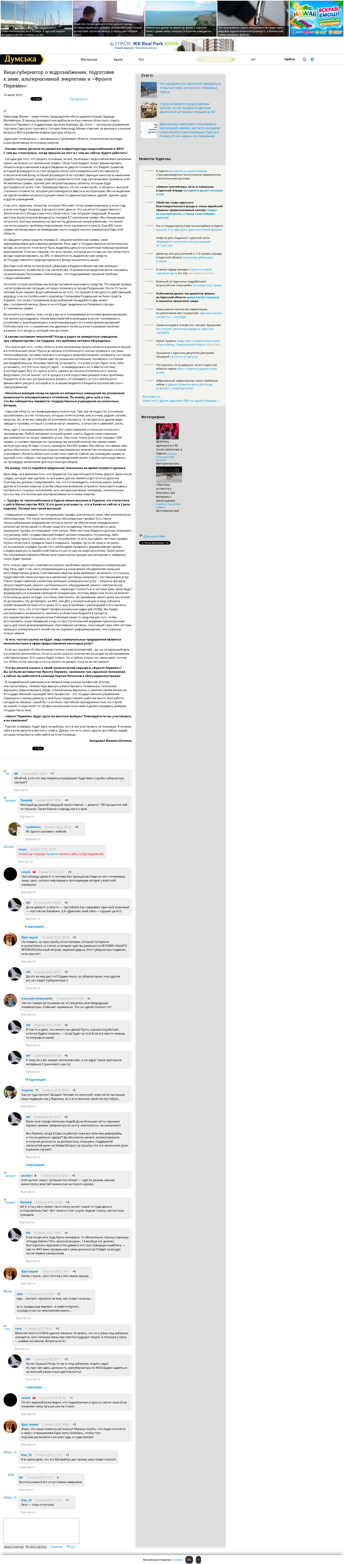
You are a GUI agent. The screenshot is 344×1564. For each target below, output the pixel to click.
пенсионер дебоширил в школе (184, 259)
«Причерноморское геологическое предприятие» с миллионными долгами (188, 176)
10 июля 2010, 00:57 (47, 972)
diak (20, 1294)
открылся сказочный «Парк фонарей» (166, 456)
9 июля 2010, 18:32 (34, 774)
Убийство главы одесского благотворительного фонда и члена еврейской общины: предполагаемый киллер (189, 206)
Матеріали (89, 59)
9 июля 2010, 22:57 (51, 872)
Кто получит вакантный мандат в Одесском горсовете (185, 330)
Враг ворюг (30, 937)
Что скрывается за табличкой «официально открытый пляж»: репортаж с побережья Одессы (190, 88)
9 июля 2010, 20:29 (43, 849)
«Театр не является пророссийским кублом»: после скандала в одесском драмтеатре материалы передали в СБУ (187, 108)
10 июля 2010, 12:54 (48, 1202)
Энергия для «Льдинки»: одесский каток (183, 238)
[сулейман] (15, 835)
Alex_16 (26, 1455)
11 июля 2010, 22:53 (39, 1294)
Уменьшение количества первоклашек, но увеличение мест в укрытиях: (182, 311)
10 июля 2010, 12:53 (54, 1176)
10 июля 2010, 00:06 (47, 903)
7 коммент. (149, 202)
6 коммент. (149, 170)
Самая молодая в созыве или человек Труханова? (188, 325)
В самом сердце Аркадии (172, 269)
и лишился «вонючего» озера (177, 301)
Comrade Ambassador (37, 998)
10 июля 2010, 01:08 (69, 998)
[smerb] (10, 880)
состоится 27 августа (183, 356)
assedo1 (27, 1176)
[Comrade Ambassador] (10, 1006)
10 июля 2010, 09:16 (57, 827)
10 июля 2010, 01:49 (47, 1025)
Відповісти (21, 790)
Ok (189, 1560)
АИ (28, 903)
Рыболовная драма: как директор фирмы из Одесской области (185, 295)
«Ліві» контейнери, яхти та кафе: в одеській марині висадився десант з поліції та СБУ (33, 32)
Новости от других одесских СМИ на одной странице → (181, 401)
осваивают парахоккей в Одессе (168, 506)
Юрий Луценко (166, 341)
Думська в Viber (154, 536)
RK (16, 774)
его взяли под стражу (207, 285)
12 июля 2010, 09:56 (38, 1329)
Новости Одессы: (155, 158)
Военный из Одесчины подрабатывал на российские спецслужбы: (181, 283)
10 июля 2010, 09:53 (55, 1090)
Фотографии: (153, 416)
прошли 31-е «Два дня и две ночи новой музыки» (189, 229)
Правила (56, 1547)
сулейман (33, 827)
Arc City (195, 273)
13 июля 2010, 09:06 (55, 1424)
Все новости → (153, 396)
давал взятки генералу (203, 297)
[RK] (7, 774)
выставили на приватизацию (187, 171)
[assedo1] (10, 1176)
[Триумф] (10, 800)
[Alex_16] (10, 1452)
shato (23, 849)
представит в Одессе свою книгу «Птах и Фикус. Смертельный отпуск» (188, 342)
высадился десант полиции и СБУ (189, 192)
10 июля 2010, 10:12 (47, 1117)
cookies (177, 1560)
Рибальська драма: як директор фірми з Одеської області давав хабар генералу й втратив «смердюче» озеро (179, 31)
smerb (26, 872)
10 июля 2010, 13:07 (55, 1271)
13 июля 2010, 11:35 (48, 1455)
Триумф (26, 800)
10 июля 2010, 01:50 (47, 1055)
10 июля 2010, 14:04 (47, 1233)
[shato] (9, 847)
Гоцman (27, 1090)
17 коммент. (149, 281)
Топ (141, 59)
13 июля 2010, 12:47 (39, 1477)
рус (253, 59)
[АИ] (15, 910)
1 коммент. (149, 225)
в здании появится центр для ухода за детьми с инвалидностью (184, 386)
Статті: (147, 75)
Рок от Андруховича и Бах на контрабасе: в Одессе (189, 226)
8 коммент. (149, 269)
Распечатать (79, 99)
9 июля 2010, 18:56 (48, 800)
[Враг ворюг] (10, 945)
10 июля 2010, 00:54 (55, 937)
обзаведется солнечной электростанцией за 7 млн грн (183, 243)
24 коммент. (149, 186)
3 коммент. (149, 309)
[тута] (7, 1329)
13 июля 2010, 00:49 (52, 1398)
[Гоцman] (10, 1098)
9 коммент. (149, 253)
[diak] (8, 1291)
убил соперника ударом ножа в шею (186, 370)
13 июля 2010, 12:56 (48, 1500)
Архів (118, 59)
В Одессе (162, 171)
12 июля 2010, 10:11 (47, 1359)
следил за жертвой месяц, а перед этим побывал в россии (186, 213)
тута (18, 1329)
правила (52, 854)
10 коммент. (149, 364)
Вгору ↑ (72, 1546)
